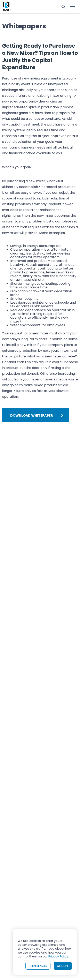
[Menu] (72, 6)
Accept (63, 966)
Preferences (38, 966)
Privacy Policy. (58, 956)
